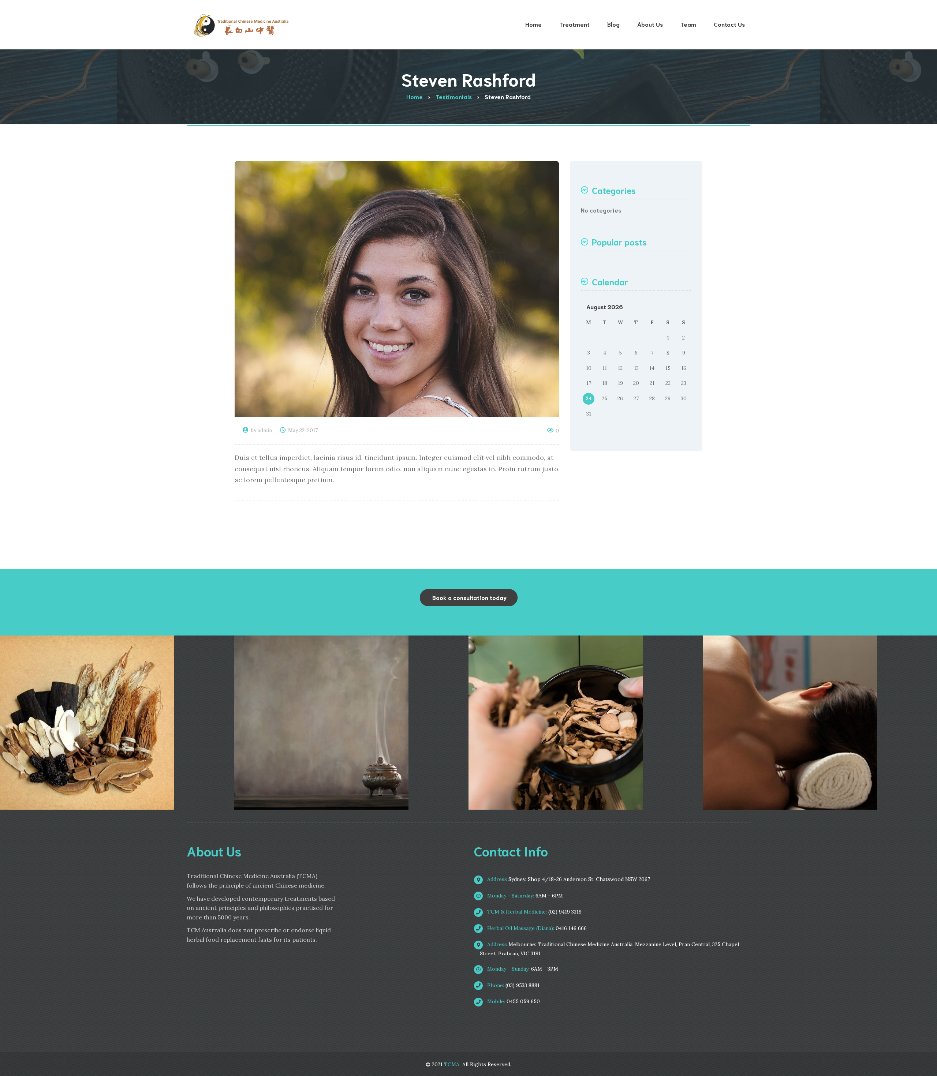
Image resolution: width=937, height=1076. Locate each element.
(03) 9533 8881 (513, 985)
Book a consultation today (469, 597)
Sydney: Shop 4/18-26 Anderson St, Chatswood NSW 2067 (568, 879)
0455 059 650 (513, 1001)
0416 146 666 (536, 928)
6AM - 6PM (524, 895)
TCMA (451, 1064)
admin (265, 430)
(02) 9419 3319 (534, 911)
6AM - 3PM (522, 969)
